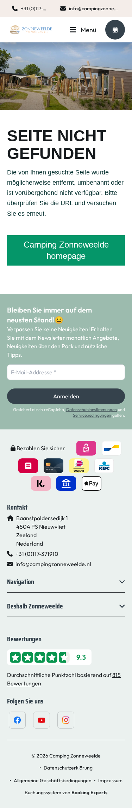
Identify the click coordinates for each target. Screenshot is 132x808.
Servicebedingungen (92, 415)
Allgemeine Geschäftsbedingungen (53, 780)
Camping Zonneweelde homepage (66, 250)
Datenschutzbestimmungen (91, 409)
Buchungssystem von (66, 792)
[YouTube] (41, 720)
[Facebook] (17, 720)
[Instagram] (65, 720)
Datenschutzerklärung (68, 768)
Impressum (110, 780)
